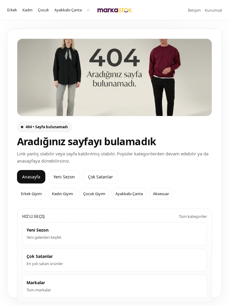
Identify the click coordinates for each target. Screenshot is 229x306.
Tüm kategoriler (193, 216)
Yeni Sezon (64, 177)
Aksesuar (161, 193)
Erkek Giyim (31, 193)
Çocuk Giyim (94, 193)
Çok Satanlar (100, 177)
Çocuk (43, 10)
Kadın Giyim (62, 193)
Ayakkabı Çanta (68, 10)
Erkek (12, 10)
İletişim (194, 10)
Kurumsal (213, 10)
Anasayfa (31, 177)
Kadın (27, 10)
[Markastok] (114, 10)
